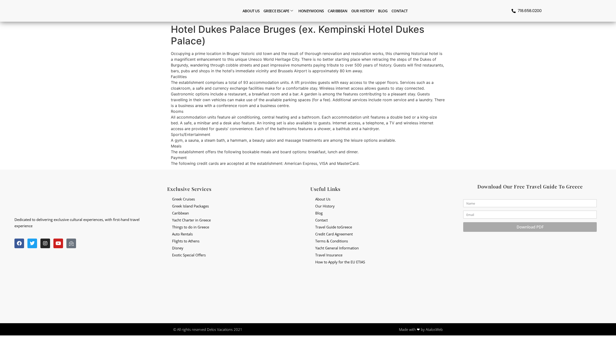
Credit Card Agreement (334, 234)
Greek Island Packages (190, 206)
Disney (177, 248)
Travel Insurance (328, 255)
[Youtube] (58, 243)
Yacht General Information (337, 248)
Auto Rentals (182, 234)
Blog (382, 10)
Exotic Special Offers (189, 255)
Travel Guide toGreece (333, 227)
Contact (399, 10)
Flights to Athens (185, 241)
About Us (322, 199)
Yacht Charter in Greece (191, 220)
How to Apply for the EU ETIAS (340, 262)
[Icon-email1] (71, 243)
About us (251, 10)
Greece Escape (276, 10)
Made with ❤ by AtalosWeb (421, 329)
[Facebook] (19, 243)
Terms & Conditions (331, 241)
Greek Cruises (183, 199)
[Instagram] (45, 243)
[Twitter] (32, 243)
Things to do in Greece (190, 227)
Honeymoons (311, 10)
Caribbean (337, 10)
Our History (362, 10)
